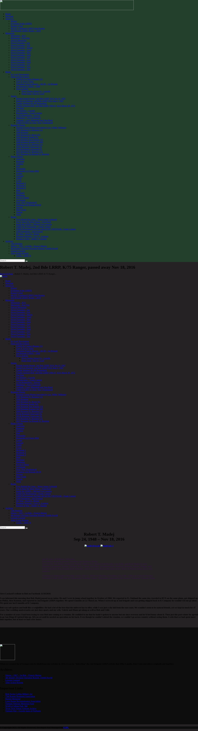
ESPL (66, 727)
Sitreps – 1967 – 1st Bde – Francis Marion (23, 675)
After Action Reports (14, 682)
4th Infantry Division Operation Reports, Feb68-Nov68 (28, 678)
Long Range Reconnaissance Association (23, 701)
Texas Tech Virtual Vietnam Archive (20, 708)
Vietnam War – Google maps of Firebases (23, 711)
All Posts (9, 274)
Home (2, 274)
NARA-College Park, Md (16, 706)
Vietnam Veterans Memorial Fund (19, 704)
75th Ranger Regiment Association (20, 696)
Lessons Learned (12, 680)
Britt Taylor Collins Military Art (18, 694)
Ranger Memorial (12, 699)
